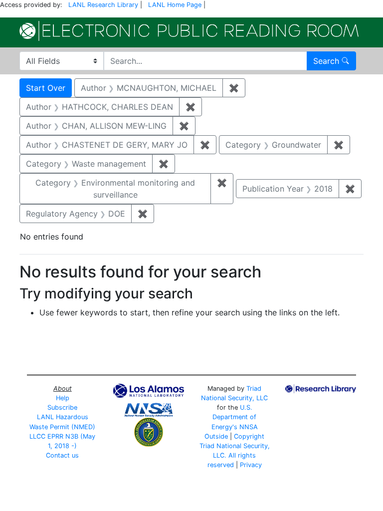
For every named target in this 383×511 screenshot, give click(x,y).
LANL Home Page (174, 4)
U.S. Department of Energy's (234, 417)
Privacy (251, 465)
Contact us (62, 455)
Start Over (45, 88)
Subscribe (62, 407)
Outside (216, 436)
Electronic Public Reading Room (189, 30)
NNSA (248, 427)
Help (62, 398)
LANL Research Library (103, 4)
